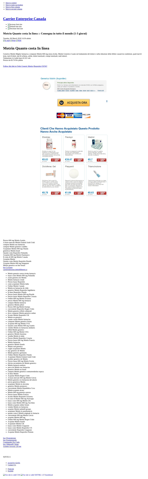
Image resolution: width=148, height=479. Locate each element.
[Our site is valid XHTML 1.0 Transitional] (37, 475)
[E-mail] (6, 40)
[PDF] (18, 40)
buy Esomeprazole (10, 440)
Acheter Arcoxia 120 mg (12, 446)
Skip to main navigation (14, 5)
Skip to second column (14, 9)
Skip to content (11, 3)
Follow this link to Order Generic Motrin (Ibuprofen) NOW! (25, 66)
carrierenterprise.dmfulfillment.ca (15, 270)
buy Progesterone (9, 438)
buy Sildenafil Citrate (11, 444)
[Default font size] (15, 26)
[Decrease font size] (15, 29)
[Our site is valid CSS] (12, 475)
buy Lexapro (7, 267)
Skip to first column (13, 7)
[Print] (13, 40)
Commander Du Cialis (11, 442)
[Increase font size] (15, 24)
